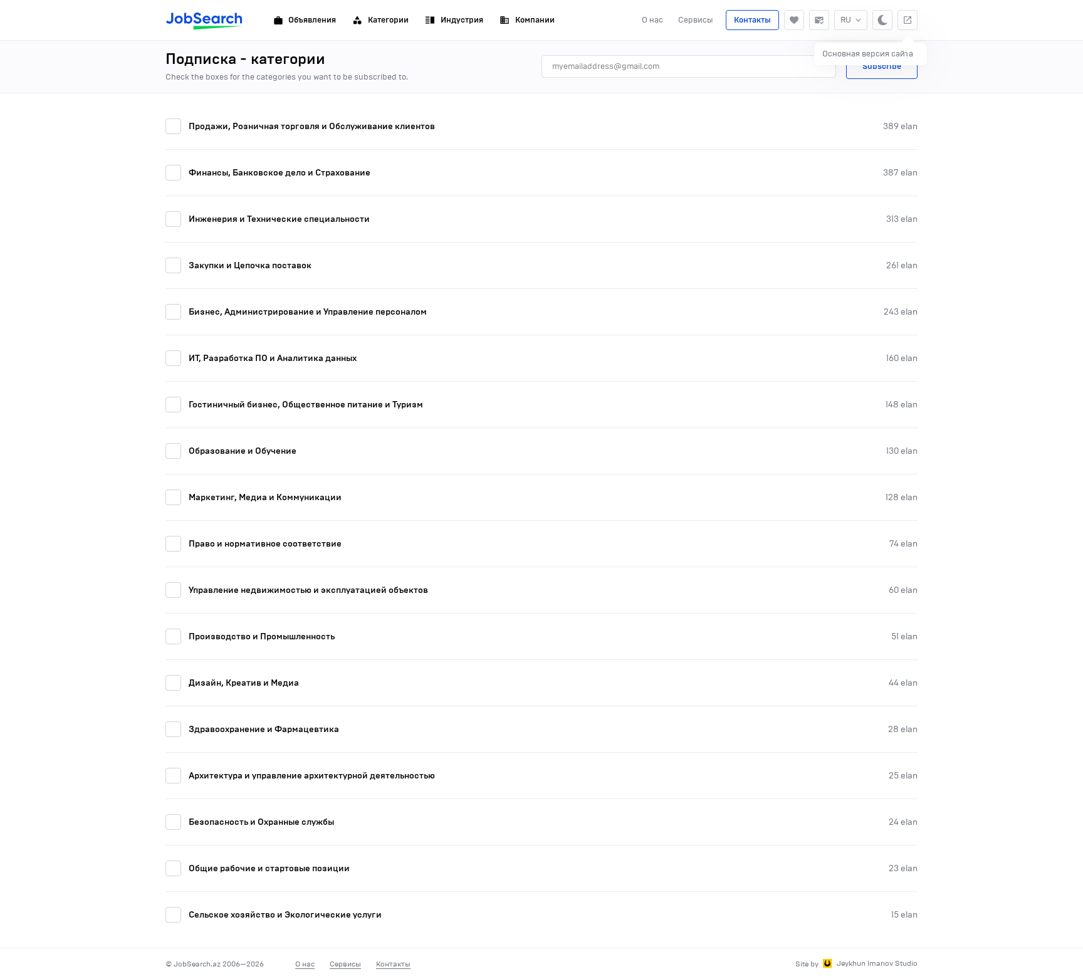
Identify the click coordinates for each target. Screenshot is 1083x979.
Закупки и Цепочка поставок (250, 265)
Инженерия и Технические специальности (279, 219)
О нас (652, 19)
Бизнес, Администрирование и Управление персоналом (308, 311)
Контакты (752, 20)
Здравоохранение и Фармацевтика (264, 729)
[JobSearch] (204, 20)
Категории (388, 20)
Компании (535, 20)
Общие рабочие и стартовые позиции (269, 868)
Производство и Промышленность (262, 636)
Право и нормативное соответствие (265, 543)
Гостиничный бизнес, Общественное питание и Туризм (306, 404)
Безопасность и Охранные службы (261, 822)
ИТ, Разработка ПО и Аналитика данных (273, 358)
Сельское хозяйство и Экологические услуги (285, 914)
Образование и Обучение (242, 451)
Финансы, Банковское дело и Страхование (279, 172)
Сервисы (695, 19)
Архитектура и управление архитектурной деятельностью (312, 775)
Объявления (312, 20)
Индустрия (462, 20)
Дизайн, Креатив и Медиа (244, 683)
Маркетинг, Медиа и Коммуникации (265, 497)
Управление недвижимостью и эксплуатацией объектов (308, 590)
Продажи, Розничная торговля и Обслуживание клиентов (312, 126)
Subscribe (881, 66)
